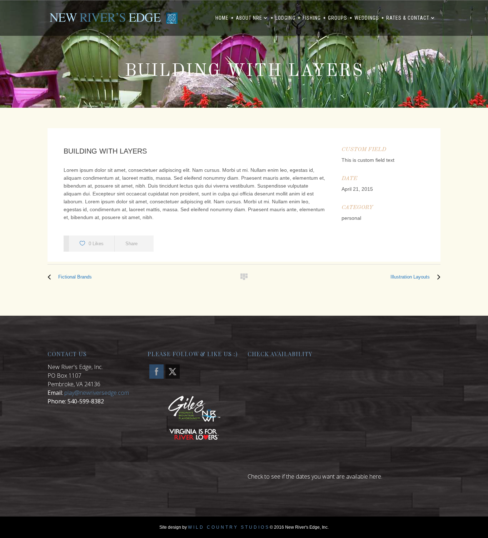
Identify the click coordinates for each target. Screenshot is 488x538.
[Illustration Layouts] (436, 277)
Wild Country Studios (229, 527)
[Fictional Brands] (51, 277)
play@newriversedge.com (96, 393)
